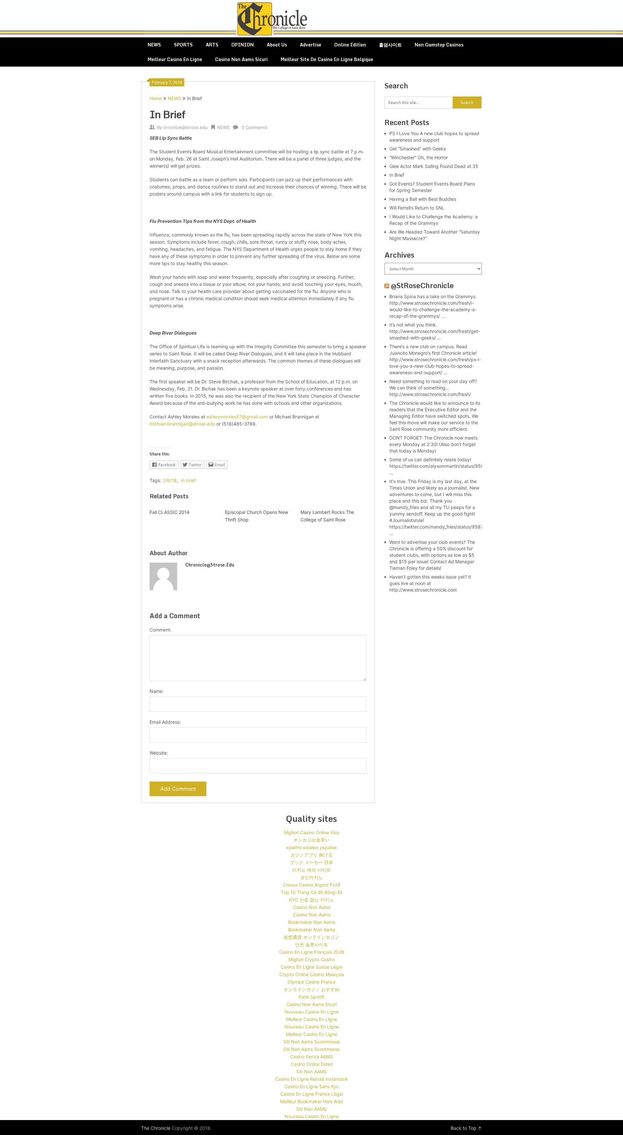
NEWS (154, 44)
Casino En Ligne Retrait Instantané (311, 1079)
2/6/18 (170, 480)
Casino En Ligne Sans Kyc (311, 1086)
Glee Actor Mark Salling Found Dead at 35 (433, 166)
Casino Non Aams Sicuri (241, 59)
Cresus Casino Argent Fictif (311, 884)
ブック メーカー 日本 (311, 862)
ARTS (212, 44)
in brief (188, 480)
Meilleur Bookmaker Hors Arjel (311, 1101)
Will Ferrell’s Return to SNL (417, 207)
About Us (277, 44)
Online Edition (350, 44)
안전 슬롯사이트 (311, 944)
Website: (159, 753)
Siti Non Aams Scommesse (311, 1041)
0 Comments (254, 127)
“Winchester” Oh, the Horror (418, 157)
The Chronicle (155, 1128)
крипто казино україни (311, 847)
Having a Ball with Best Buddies (422, 199)
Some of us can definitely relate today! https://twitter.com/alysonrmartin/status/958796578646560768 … (458, 466)
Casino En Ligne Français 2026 (311, 952)
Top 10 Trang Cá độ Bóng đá (311, 892)
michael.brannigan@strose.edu (182, 424)
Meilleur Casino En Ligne (175, 59)
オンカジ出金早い (311, 840)
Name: (157, 691)
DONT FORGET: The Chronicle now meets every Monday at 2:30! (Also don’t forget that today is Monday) (433, 444)
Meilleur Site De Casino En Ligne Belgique (327, 59)
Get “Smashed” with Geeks (417, 148)
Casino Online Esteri (312, 1064)
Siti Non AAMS (311, 1071)
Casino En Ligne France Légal (311, 1094)
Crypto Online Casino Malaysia (311, 974)
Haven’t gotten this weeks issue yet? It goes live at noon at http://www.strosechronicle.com (430, 583)
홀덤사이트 (390, 44)
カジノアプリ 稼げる (311, 855)
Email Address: (165, 722)
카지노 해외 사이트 (311, 870)
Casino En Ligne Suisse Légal (311, 967)
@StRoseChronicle (422, 285)
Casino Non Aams (311, 907)
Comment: (160, 629)
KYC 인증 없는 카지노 (311, 899)
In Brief (396, 175)
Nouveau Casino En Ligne (312, 1011)
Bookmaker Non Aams (311, 922)
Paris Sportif (311, 997)
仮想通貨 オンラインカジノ (311, 937)
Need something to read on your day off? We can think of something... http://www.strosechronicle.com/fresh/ (433, 387)
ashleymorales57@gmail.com (237, 416)
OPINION (242, 44)
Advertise (310, 44)
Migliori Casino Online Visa (311, 832)
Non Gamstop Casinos (439, 44)
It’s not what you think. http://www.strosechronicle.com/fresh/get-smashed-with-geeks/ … (434, 331)
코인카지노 (311, 877)
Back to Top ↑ (466, 1128)
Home (156, 98)
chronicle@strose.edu (185, 127)
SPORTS (183, 44)
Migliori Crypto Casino (311, 959)
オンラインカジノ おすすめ (311, 989)
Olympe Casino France (311, 982)
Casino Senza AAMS (311, 1056)
